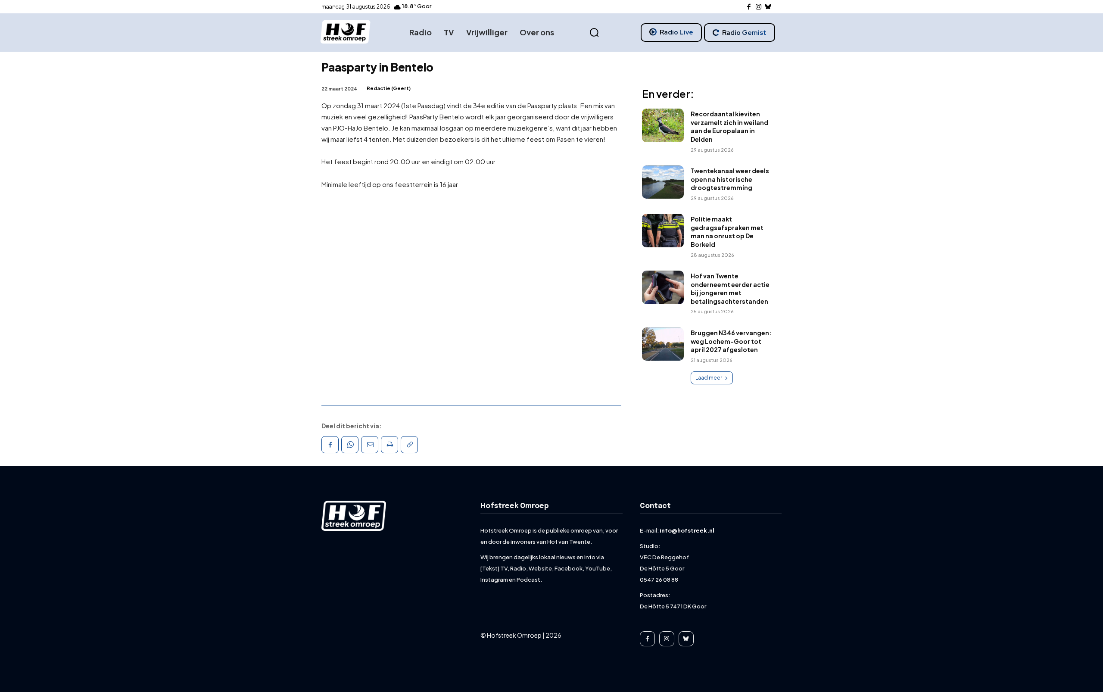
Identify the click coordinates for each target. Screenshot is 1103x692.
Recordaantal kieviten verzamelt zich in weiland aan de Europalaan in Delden (729, 126)
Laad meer (708, 377)
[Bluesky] (768, 7)
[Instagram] (758, 7)
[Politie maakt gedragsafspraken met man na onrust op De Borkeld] (663, 230)
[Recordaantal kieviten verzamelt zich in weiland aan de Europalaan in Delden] (663, 125)
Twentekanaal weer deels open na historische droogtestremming (730, 179)
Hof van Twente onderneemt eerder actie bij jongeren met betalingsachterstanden (730, 288)
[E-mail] (369, 444)
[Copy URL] (409, 444)
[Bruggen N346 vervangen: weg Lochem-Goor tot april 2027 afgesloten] (663, 344)
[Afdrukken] (389, 444)
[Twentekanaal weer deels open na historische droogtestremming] (663, 182)
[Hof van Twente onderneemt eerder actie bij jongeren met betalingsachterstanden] (663, 287)
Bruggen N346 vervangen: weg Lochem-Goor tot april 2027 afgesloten (731, 341)
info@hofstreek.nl (687, 530)
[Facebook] (749, 7)
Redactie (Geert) (389, 88)
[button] (594, 32)
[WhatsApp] (349, 444)
